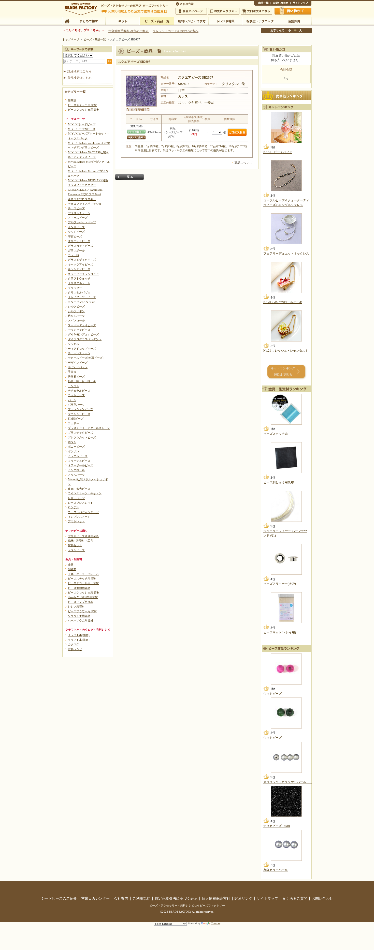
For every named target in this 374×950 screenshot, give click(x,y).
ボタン (72, 441)
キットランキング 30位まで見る (283, 371)
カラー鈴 (73, 255)
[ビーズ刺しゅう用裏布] (286, 457)
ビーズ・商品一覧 (157, 20)
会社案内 (121, 898)
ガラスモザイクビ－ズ (82, 259)
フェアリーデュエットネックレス (286, 253)
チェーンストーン (79, 353)
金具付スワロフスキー (82, 199)
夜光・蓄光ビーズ (79, 488)
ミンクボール (76, 469)
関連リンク (243, 898)
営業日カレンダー (95, 898)
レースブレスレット (80, 502)
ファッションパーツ (80, 409)
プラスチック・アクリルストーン (89, 427)
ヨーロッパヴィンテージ (83, 512)
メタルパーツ (76, 474)
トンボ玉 (73, 386)
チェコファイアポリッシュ (85, 203)
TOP (67, 20)
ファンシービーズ (79, 413)
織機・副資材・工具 (80, 540)
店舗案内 (294, 20)
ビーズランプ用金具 (80, 601)
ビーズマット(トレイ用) (279, 632)
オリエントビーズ (79, 241)
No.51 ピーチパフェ (277, 152)
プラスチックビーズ (80, 432)
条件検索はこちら (79, 78)
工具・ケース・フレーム (83, 573)
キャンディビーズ (79, 269)
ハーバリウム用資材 (80, 620)
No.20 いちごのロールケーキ (282, 302)
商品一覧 (262, 4)
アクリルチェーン (79, 213)
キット (122, 20)
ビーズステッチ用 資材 (82, 105)
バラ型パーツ (76, 404)
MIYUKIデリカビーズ (81, 128)
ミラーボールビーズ (80, 465)
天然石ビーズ (76, 376)
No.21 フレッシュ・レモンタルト (285, 350)
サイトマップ (301, 4)
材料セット (75, 545)
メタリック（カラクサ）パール (287, 782)
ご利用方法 (185, 4)
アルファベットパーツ (82, 222)
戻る (129, 177)
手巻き (72, 371)
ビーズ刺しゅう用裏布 (278, 482)
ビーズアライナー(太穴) (279, 584)
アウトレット (76, 521)
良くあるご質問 (294, 898)
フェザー (73, 423)
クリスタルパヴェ (79, 292)
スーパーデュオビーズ (82, 325)
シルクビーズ (76, 306)
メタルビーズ (76, 550)
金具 (71, 564)
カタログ (73, 644)
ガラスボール (76, 250)
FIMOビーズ (75, 418)
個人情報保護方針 (216, 898)
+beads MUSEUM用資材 (83, 597)
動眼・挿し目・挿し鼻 (82, 381)
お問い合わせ (280, 4)
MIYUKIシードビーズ (81, 124)
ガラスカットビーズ (80, 245)
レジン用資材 (76, 606)
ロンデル (73, 507)
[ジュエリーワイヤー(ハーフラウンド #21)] (286, 506)
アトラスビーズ (78, 217)
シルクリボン (76, 311)
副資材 (72, 569)
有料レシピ (75, 649)
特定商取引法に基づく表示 (176, 898)
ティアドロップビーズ (82, 348)
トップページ (70, 39)
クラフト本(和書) (79, 634)
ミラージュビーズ (79, 460)
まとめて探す (88, 20)
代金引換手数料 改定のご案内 (128, 31)
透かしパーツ (76, 315)
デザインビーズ (78, 362)
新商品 (72, 100)
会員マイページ (191, 11)
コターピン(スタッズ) (81, 301)
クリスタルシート (79, 283)
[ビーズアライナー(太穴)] (286, 559)
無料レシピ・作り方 (191, 20)
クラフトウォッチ (79, 278)
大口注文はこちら (256, 11)
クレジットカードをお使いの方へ (175, 31)
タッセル (73, 343)
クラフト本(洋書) (79, 639)
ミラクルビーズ (78, 455)
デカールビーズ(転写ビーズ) (86, 357)
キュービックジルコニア (83, 273)
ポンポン (73, 451)
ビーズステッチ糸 (275, 434)
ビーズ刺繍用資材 (79, 587)
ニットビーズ (76, 395)
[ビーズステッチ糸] (286, 409)
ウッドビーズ (76, 231)
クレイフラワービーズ (82, 297)
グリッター (75, 287)
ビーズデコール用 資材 (83, 583)
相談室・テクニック (260, 20)
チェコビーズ (76, 208)
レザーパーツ (76, 498)
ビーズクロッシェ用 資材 (83, 109)
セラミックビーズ (79, 329)
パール (72, 400)
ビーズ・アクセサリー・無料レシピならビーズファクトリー (187, 905)
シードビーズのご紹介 (59, 898)
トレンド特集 (225, 20)
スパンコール (76, 320)
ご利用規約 (141, 898)
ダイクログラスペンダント (85, 339)
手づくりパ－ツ (78, 367)
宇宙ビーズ (75, 236)
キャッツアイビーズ (80, 264)
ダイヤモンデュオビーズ (83, 334)
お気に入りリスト (223, 11)
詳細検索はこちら (79, 71)
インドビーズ (76, 227)
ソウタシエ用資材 (79, 615)
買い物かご (293, 11)
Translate (215, 923)
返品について (243, 163)
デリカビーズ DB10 (276, 826)
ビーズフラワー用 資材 (82, 611)
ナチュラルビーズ (79, 390)
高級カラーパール (275, 870)
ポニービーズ (76, 446)
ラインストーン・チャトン (85, 493)
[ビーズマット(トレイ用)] (286, 607)
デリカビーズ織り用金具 (83, 536)
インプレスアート (79, 516)
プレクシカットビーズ (82, 437)
